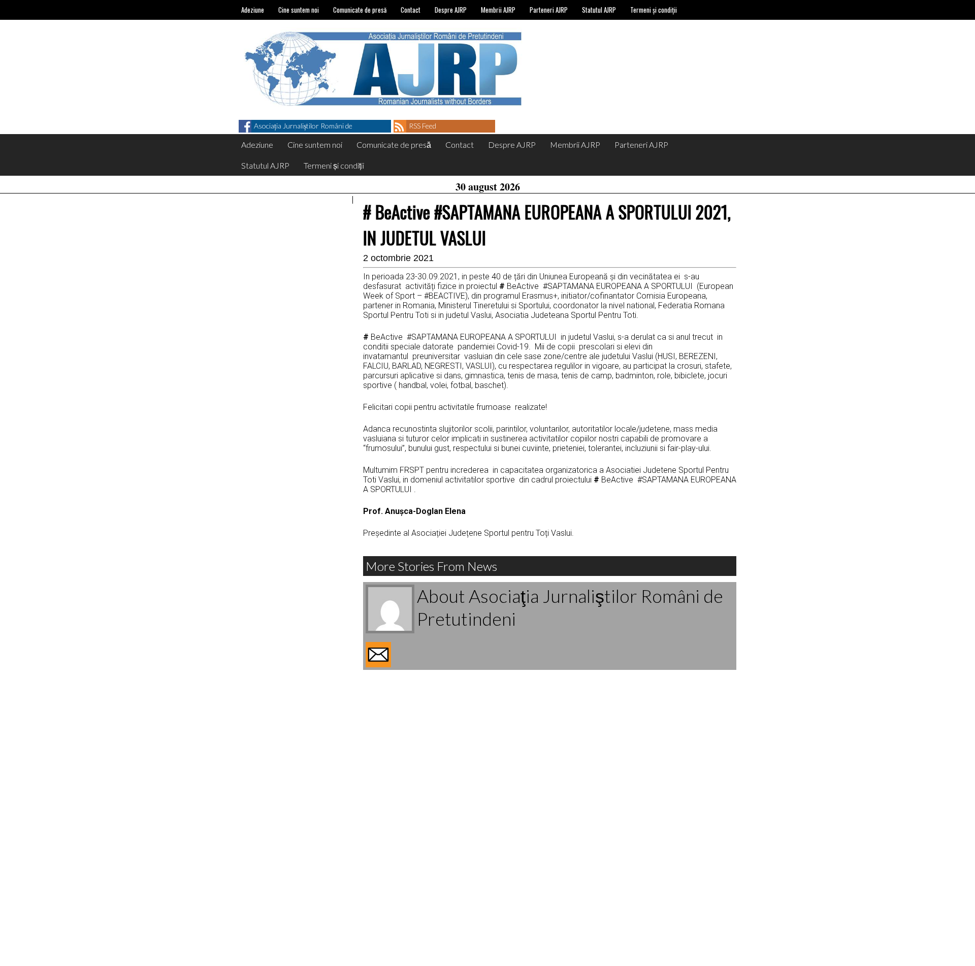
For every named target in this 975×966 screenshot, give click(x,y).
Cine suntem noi (298, 10)
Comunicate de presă (359, 10)
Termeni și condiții (653, 10)
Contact (410, 10)
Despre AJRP (451, 10)
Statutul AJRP (599, 10)
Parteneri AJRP (549, 10)
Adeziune (252, 10)
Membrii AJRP (498, 10)
